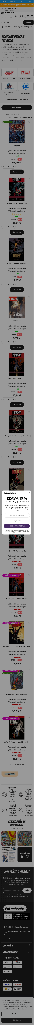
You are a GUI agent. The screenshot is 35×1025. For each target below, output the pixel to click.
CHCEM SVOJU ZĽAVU (16, 526)
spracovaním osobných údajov (13, 531)
